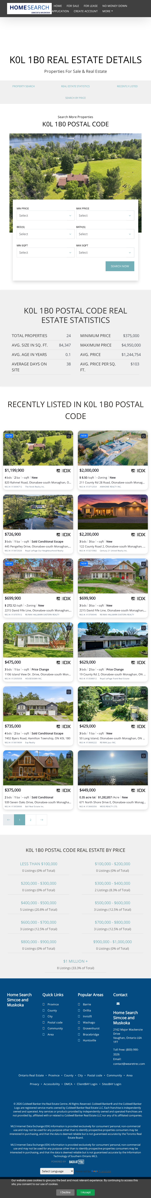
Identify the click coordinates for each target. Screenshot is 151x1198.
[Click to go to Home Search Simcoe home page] (29, 8)
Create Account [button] (86, 11)
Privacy (34, 1084)
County (52, 1010)
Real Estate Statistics (75, 86)
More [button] (106, 11)
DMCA (68, 1084)
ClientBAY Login (87, 1084)
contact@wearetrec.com (129, 1064)
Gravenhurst (91, 1028)
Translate (105, 1171)
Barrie (87, 1004)
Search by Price (75, 98)
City (50, 1016)
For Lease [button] (91, 6)
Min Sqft (22, 245)
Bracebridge (91, 1034)
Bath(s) (81, 226)
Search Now (120, 266)
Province (53, 1004)
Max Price (82, 208)
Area (51, 1034)
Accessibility (52, 1084)
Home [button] (58, 6)
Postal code (55, 1022)
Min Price (23, 208)
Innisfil (87, 1016)
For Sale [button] (73, 6)
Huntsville (89, 1040)
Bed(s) (21, 226)
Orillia (87, 1010)
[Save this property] (69, 436)
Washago (89, 1022)
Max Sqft (82, 245)
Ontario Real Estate (31, 1075)
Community (55, 1028)
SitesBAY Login (111, 1084)
